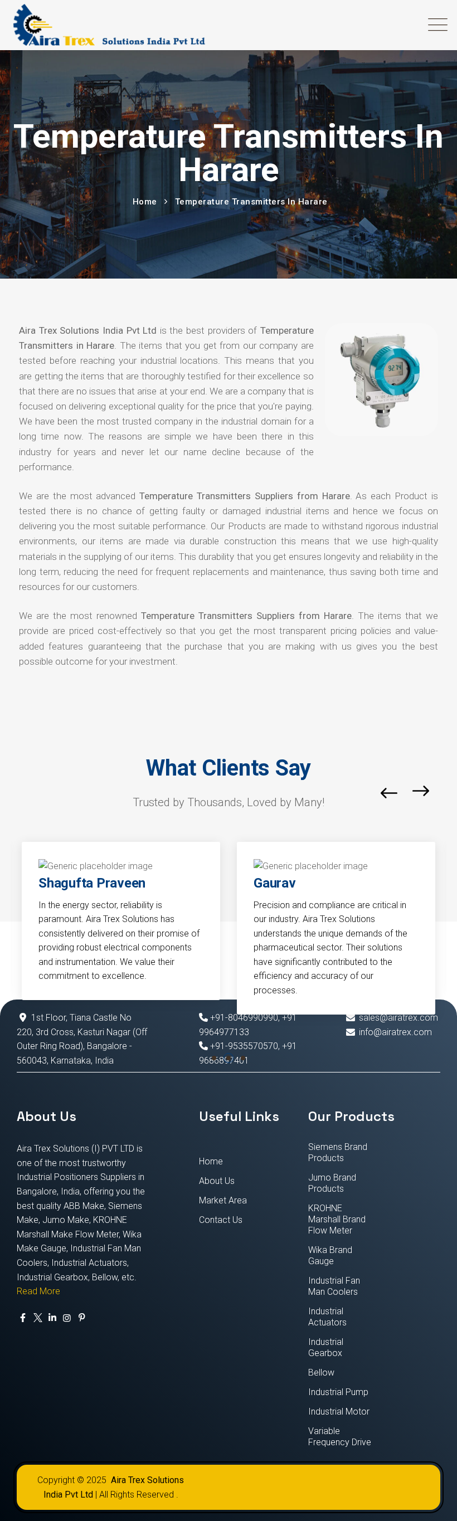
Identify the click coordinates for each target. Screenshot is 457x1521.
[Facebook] (23, 1318)
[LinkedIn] (52, 1318)
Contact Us (220, 1220)
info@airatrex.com (395, 1032)
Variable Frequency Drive (339, 1436)
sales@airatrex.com (398, 1017)
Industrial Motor (339, 1411)
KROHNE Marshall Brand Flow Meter (337, 1219)
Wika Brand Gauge (330, 1255)
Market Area (223, 1200)
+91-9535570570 (243, 1046)
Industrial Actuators (327, 1317)
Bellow (321, 1372)
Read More (38, 1291)
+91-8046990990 (243, 1017)
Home (211, 1161)
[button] (214, 1058)
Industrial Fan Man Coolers (334, 1286)
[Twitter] (37, 1318)
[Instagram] (67, 1318)
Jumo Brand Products (332, 1183)
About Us (217, 1181)
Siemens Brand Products (337, 1152)
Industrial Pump (338, 1392)
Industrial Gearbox (325, 1347)
